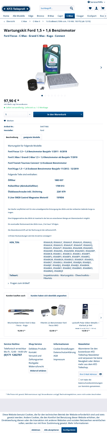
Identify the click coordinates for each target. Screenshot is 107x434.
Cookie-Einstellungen (64, 348)
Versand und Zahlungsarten (36, 357)
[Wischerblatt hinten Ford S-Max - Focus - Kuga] (21, 311)
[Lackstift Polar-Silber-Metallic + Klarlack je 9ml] (86, 311)
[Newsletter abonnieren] (100, 374)
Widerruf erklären (38, 370)
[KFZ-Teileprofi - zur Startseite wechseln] (16, 9)
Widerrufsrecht (36, 366)
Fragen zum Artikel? (20, 283)
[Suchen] (71, 8)
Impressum (59, 359)
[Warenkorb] (102, 8)
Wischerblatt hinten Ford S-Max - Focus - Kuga (21, 324)
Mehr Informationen (78, 423)
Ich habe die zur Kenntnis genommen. (90, 382)
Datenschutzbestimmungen (90, 383)
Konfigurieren (69, 430)
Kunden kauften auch (15, 295)
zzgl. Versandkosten (20, 104)
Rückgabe (33, 363)
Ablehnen (36, 430)
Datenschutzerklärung (65, 352)
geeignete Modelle (31, 137)
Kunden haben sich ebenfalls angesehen (49, 295)
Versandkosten (47, 394)
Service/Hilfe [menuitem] (96, 2)
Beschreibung (12, 137)
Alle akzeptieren (51, 430)
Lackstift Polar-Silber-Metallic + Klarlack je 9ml (85, 324)
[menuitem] (57, 8)
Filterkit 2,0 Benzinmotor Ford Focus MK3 (54, 324)
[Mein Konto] (96, 8)
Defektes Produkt (37, 348)
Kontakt (33, 352)
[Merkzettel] (90, 8)
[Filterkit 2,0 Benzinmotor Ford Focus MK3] (53, 311)
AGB (56, 355)
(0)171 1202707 (13, 355)
